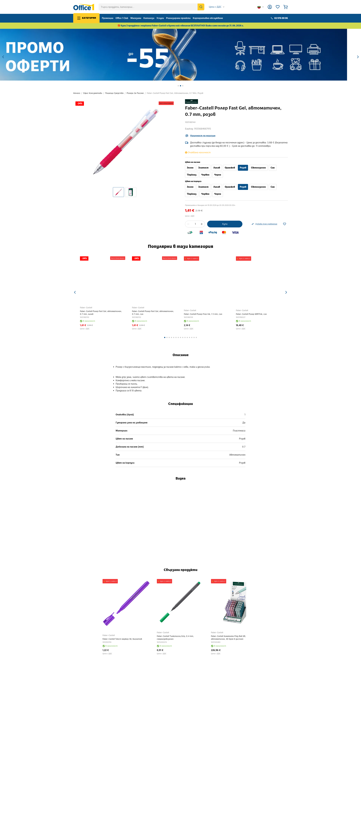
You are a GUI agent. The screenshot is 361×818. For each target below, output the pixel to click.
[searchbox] (151, 6)
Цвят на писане (192, 162)
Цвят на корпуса (193, 181)
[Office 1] (83, 7)
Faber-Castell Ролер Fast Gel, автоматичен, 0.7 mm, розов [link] (175, 93)
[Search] (201, 7)
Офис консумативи (92, 93)
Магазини (135, 18)
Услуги (160, 18)
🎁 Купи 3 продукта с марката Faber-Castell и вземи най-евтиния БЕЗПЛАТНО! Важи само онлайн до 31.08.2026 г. (180, 25)
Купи (224, 224)
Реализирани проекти (178, 18)
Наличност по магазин (202, 135)
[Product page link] (102, 279)
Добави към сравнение (266, 224)
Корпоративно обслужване (208, 18)
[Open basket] (285, 7)
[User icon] (270, 7)
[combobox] (217, 7)
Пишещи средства (114, 93)
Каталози (148, 18)
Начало (76, 93)
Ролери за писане (135, 93)
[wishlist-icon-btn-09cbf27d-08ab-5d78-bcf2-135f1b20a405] (284, 224)
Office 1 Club (121, 18)
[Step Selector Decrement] (188, 224)
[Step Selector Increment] (201, 224)
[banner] (180, 55)
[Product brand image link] (191, 101)
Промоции (107, 18)
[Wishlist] (277, 7)
